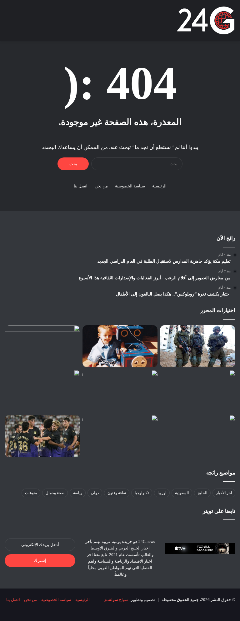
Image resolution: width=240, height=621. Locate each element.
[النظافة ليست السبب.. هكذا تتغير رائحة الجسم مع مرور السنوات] (120, 391)
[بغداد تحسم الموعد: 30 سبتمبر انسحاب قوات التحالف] (120, 436)
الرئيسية (159, 186)
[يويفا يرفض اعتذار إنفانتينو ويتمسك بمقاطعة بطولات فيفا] (197, 436)
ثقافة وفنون (117, 493)
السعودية (182, 493)
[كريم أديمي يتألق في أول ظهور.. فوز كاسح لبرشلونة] (42, 436)
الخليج (202, 493)
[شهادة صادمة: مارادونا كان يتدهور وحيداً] (42, 391)
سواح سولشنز (116, 599)
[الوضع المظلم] (30, 23)
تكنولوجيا (142, 493)
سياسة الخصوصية (130, 186)
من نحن (101, 186)
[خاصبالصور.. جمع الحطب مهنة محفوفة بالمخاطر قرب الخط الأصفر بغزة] (42, 346)
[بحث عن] (19, 23)
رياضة (77, 493)
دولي (95, 493)
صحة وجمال (55, 493)
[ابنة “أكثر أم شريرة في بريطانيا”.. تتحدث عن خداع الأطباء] (120, 346)
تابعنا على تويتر (219, 511)
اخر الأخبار (224, 493)
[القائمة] (8, 23)
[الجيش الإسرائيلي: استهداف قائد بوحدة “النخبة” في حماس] (197, 346)
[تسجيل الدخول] (41, 23)
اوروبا (162, 493)
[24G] (205, 20)
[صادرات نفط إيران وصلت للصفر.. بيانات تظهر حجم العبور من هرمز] (197, 391)
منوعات (31, 493)
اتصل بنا (81, 186)
